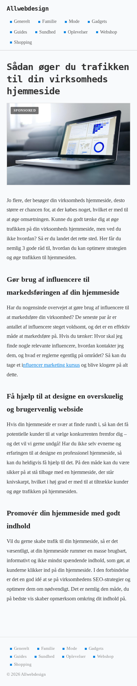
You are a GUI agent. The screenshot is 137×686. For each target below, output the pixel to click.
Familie (49, 21)
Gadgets (99, 21)
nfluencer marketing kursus (51, 365)
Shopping (23, 41)
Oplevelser (78, 31)
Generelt (22, 21)
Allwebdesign (28, 8)
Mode (74, 21)
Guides (20, 31)
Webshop (108, 31)
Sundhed (47, 31)
